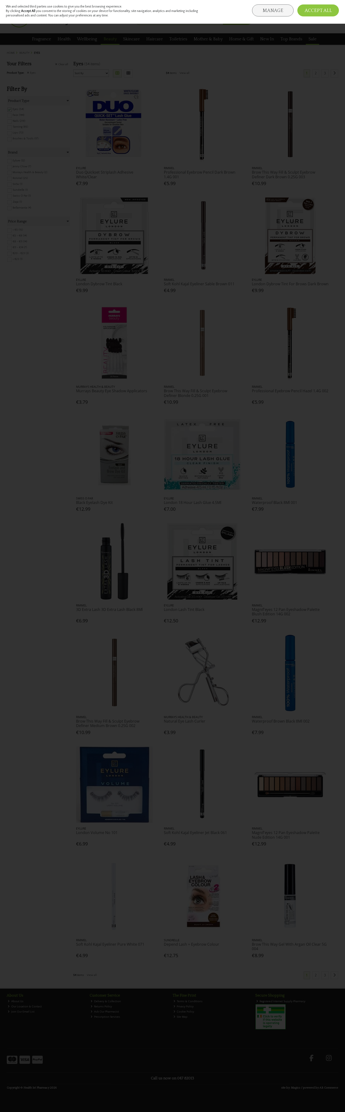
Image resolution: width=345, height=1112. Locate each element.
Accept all (318, 10)
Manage (273, 10)
